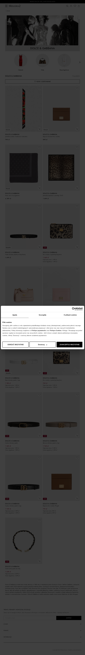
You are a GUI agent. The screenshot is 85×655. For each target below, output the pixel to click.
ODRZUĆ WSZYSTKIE (15, 344)
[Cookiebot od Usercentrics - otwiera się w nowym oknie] (73, 308)
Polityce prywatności (39, 330)
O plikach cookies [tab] (70, 315)
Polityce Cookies (55, 330)
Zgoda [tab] (14, 315)
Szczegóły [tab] (42, 315)
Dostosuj (41, 344)
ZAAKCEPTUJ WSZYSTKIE (70, 344)
